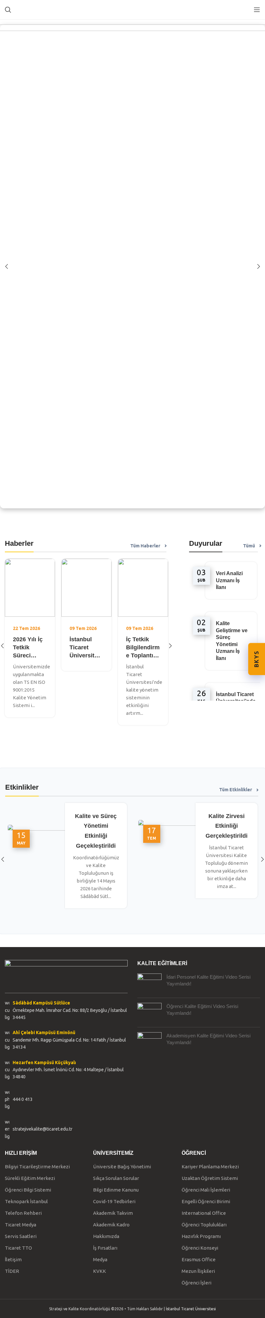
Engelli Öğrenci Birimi (206, 1201)
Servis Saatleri (21, 1236)
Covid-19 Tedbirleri (114, 1201)
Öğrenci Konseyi (200, 1248)
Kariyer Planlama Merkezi (210, 1166)
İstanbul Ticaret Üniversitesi (191, 1309)
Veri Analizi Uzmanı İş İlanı (229, 580)
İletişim (13, 1259)
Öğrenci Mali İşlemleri (206, 1190)
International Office (204, 1213)
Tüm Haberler (145, 545)
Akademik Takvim (113, 1213)
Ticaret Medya (20, 1224)
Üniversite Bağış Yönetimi (122, 1166)
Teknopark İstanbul (26, 1201)
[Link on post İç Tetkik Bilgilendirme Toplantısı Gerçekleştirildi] (143, 588)
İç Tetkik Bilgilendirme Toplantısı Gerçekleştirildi (143, 655)
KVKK (99, 1271)
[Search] (8, 9)
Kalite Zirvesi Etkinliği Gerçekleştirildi (227, 826)
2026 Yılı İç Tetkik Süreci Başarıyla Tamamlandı (30, 655)
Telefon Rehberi (23, 1213)
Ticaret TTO (18, 1248)
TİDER (12, 1271)
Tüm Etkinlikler (235, 789)
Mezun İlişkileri (198, 1271)
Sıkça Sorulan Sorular (116, 1178)
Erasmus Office (199, 1259)
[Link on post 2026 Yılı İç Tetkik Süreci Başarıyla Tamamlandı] (30, 588)
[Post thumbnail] (149, 983)
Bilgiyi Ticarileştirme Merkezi (37, 1166)
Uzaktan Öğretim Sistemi (210, 1178)
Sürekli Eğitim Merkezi (30, 1178)
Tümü (249, 545)
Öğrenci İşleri (196, 1282)
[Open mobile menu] (256, 9)
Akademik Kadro (111, 1224)
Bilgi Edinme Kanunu (116, 1190)
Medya (100, 1259)
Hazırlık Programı (201, 1236)
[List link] (66, 1099)
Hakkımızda (106, 1236)
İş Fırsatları (105, 1248)
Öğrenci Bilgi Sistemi (28, 1190)
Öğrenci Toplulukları (204, 1224)
